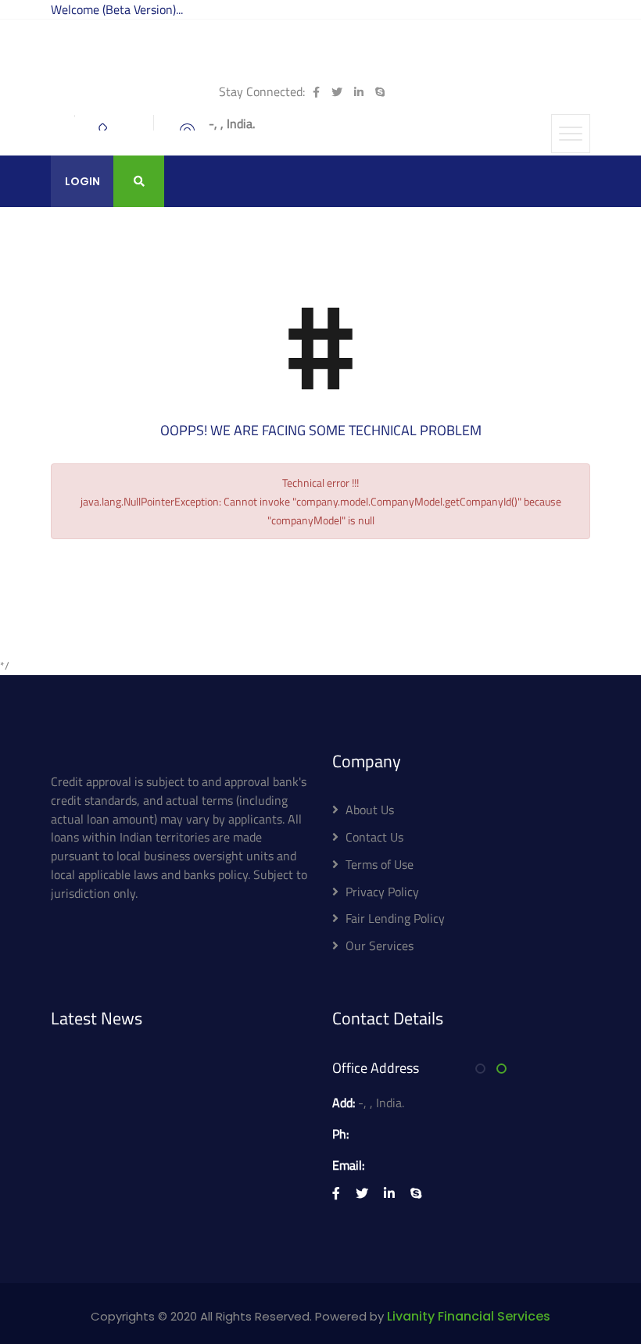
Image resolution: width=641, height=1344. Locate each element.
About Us (370, 809)
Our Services (380, 945)
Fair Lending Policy (395, 918)
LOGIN (82, 181)
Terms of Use (380, 864)
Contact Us (374, 836)
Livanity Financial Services (468, 1316)
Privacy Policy (382, 891)
